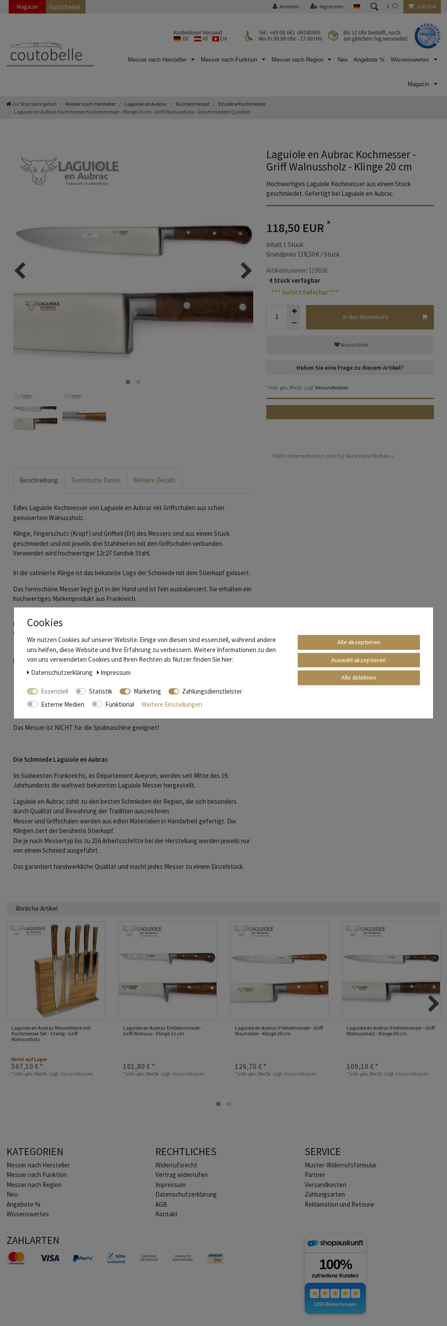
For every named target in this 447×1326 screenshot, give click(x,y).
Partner (315, 1174)
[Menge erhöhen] (293, 311)
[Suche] (373, 7)
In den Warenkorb (366, 317)
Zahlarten (33, 1240)
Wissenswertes (411, 59)
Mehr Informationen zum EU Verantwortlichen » (333, 456)
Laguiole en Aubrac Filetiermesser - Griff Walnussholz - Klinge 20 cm (391, 1031)
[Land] (356, 7)
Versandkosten (331, 387)
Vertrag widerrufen (181, 1174)
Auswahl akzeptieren (358, 659)
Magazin (27, 6)
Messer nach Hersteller (158, 59)
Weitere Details (154, 480)
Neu (342, 59)
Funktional (119, 704)
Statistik (100, 691)
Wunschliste (354, 344)
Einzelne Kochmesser (241, 104)
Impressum (170, 1184)
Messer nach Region (298, 59)
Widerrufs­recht (176, 1165)
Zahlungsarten (325, 1194)
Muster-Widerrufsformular (341, 1165)
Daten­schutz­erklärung (186, 1194)
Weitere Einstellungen (171, 704)
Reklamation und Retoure (339, 1204)
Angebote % (369, 59)
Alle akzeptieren (358, 642)
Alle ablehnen (358, 677)
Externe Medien (62, 704)
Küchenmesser (192, 104)
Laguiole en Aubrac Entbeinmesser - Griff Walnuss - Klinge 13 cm (163, 1031)
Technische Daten (95, 480)
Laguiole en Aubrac (145, 104)
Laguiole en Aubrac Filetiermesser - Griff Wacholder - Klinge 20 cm (279, 1031)
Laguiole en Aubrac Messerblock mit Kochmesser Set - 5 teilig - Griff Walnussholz (51, 1033)
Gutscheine (64, 7)
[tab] (39, 480)
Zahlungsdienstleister (212, 691)
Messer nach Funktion (230, 59)
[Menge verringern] (293, 323)
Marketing (147, 691)
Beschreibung (39, 480)
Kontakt (166, 1214)
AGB (161, 1204)
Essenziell (54, 691)
